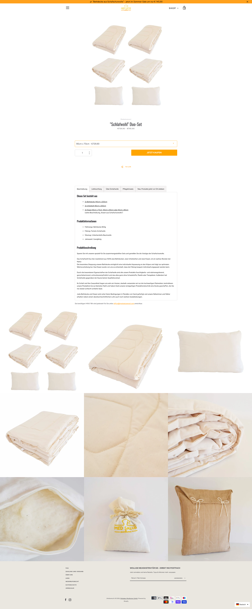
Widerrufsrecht (72, 581)
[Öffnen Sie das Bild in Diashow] (126, 65)
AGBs (68, 578)
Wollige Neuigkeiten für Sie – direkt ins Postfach (155, 568)
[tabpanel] (126, 246)
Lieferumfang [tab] (96, 189)
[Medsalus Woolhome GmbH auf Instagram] (70, 600)
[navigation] (67, 7)
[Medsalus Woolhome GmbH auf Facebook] (65, 600)
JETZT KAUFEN (154, 152)
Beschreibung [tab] (82, 189)
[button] (242, 604)
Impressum (70, 588)
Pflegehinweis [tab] (128, 189)
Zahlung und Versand (74, 571)
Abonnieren (178, 578)
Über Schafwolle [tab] (112, 189)
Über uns (69, 575)
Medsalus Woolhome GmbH (129, 598)
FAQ (67, 568)
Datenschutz (71, 585)
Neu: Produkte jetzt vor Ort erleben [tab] (151, 189)
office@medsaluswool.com (124, 303)
